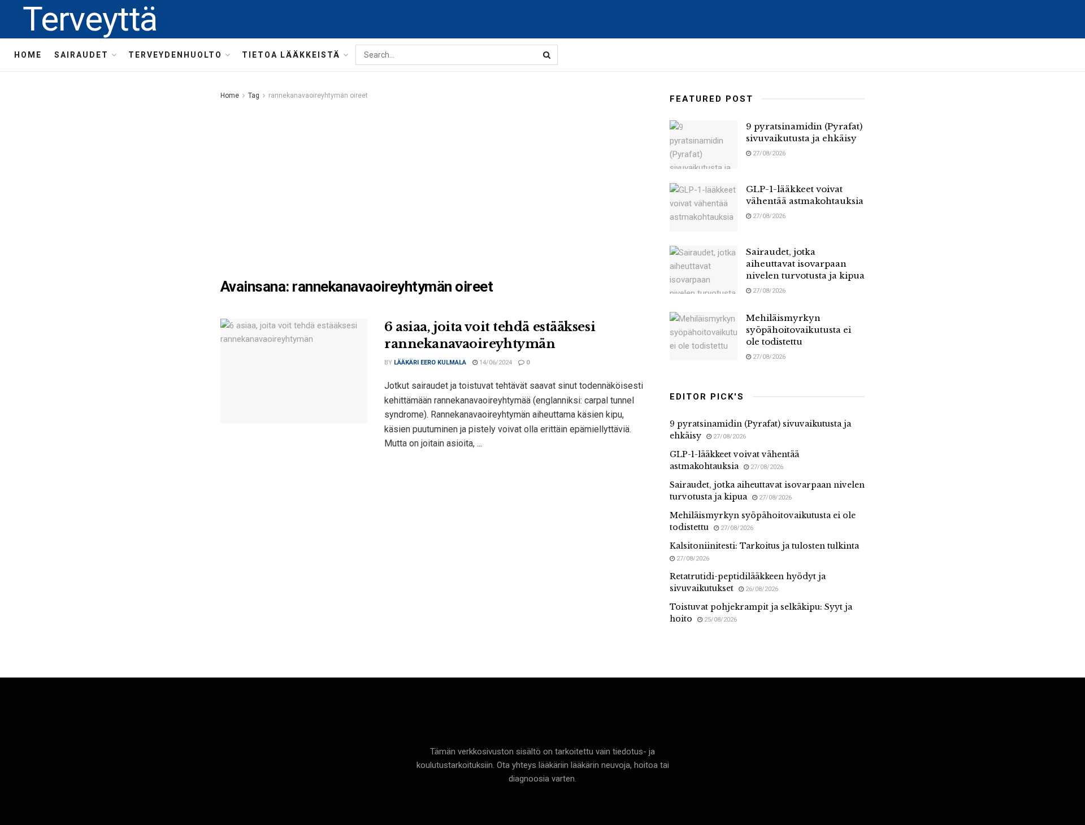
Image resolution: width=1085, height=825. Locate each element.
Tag (253, 95)
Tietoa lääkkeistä (291, 54)
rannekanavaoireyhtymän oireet (318, 95)
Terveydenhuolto (175, 54)
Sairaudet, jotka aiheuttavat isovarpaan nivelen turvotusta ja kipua (805, 263)
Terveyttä (90, 19)
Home (28, 54)
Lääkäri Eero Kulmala (430, 362)
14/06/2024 (495, 362)
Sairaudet (81, 54)
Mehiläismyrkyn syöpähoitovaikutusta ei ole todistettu (798, 329)
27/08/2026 (768, 153)
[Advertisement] (432, 187)
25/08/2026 (719, 619)
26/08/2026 (761, 589)
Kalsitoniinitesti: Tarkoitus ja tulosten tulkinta (764, 546)
